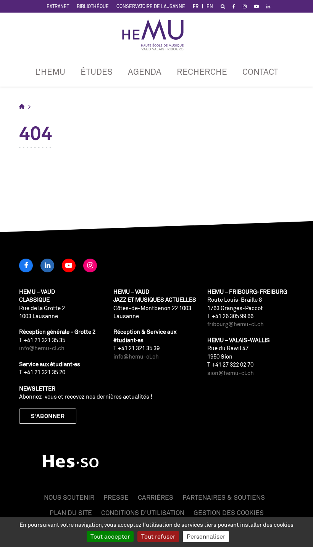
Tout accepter (110, 536)
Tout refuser (158, 536)
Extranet (58, 6)
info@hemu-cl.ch (42, 348)
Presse (116, 497)
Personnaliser (206, 536)
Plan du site (71, 512)
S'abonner (48, 416)
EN (210, 6)
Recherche (202, 71)
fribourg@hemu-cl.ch (235, 324)
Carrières (155, 497)
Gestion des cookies (229, 512)
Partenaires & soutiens (223, 497)
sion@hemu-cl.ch (230, 372)
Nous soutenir (69, 497)
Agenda (144, 71)
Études (97, 71)
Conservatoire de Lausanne (150, 6)
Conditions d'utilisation (142, 512)
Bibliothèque (93, 6)
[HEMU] (156, 35)
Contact (260, 71)
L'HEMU (50, 71)
